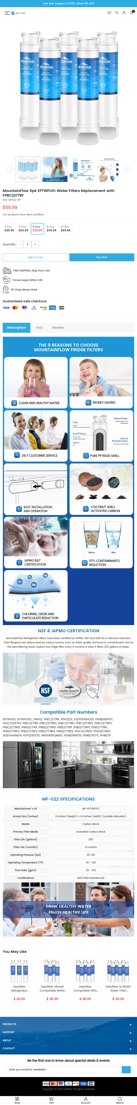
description (16, 327)
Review (58, 327)
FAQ (39, 327)
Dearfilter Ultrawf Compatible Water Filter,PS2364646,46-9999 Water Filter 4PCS (19, 989)
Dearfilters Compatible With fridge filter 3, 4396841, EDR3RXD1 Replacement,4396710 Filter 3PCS (118, 989)
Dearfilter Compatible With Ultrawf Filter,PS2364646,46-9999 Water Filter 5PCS (52, 989)
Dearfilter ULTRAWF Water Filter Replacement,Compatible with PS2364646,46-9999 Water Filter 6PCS (85, 989)
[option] (68, 89)
